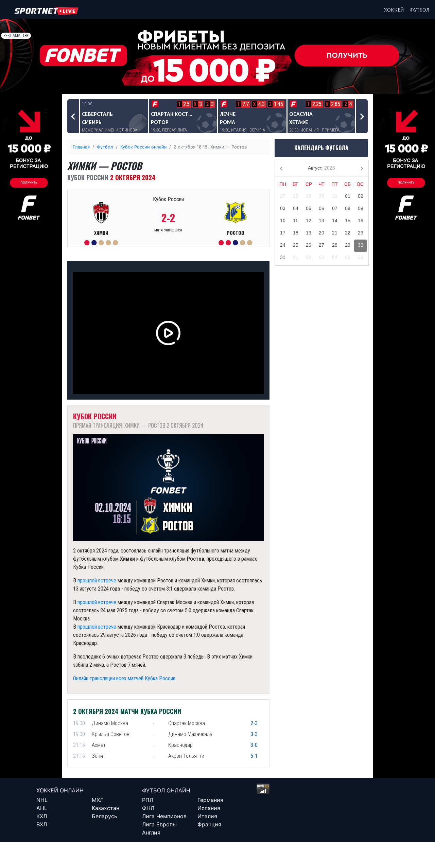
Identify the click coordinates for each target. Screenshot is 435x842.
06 (321, 208)
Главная (81, 147)
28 (295, 196)
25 (295, 245)
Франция (209, 824)
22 (347, 232)
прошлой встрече (96, 580)
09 (360, 208)
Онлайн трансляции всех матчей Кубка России (124, 678)
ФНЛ (148, 808)
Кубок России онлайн (143, 147)
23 (360, 232)
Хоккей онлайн (60, 790)
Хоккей (394, 9)
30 (321, 196)
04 (295, 208)
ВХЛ (41, 824)
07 (334, 208)
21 (334, 232)
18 (295, 232)
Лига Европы (159, 824)
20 (321, 232)
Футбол (420, 9)
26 (308, 245)
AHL (41, 808)
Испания (208, 808)
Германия (210, 799)
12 (308, 220)
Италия (207, 816)
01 (347, 196)
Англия (151, 832)
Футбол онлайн (166, 790)
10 (282, 220)
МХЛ (98, 799)
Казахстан (105, 808)
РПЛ (147, 799)
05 (308, 208)
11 (295, 220)
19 (308, 232)
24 (282, 245)
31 (334, 196)
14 (334, 220)
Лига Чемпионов (164, 816)
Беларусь (104, 816)
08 (347, 208)
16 (360, 220)
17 (282, 232)
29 (308, 196)
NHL (42, 799)
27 (282, 196)
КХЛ (41, 816)
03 (282, 208)
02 (360, 196)
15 (347, 220)
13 (321, 220)
